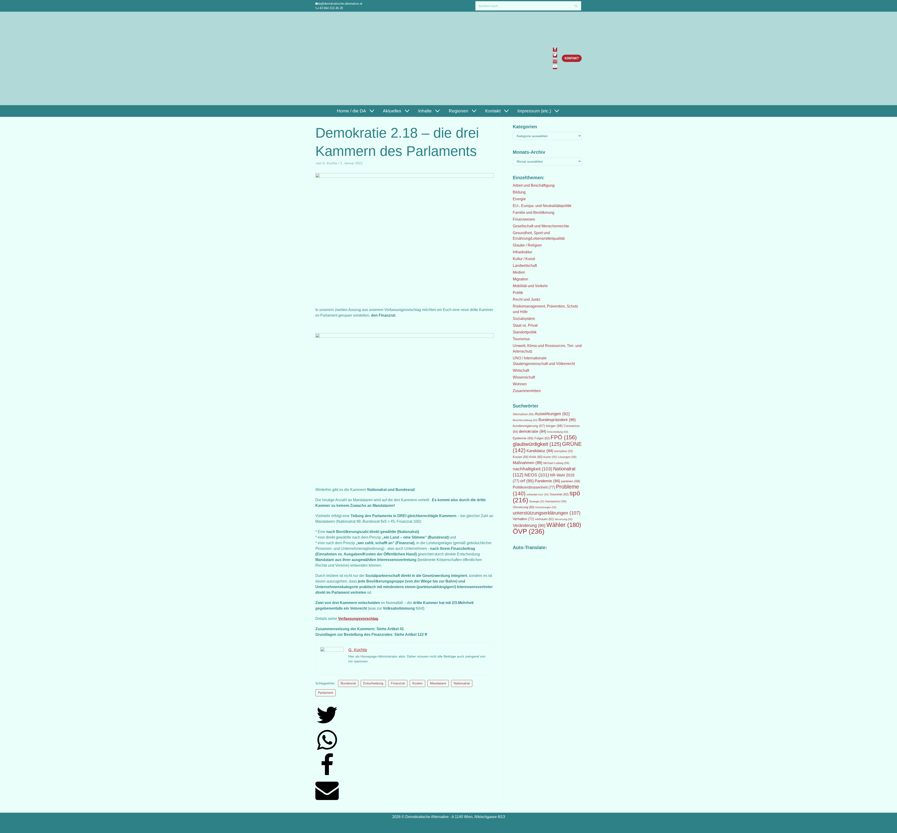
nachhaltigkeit (532, 468)
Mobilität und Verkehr (530, 286)
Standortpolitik (525, 332)
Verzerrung (564, 519)
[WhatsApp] (327, 750)
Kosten (417, 683)
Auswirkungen (552, 413)
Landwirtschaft (525, 266)
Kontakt (572, 58)
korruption (563, 451)
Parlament (325, 692)
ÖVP (529, 531)
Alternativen (523, 414)
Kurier (550, 457)
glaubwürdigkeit (537, 444)
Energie (519, 199)
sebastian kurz (538, 494)
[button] (371, 110)
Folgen (542, 438)
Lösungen (567, 457)
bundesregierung (529, 426)
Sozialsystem (524, 319)
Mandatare (438, 683)
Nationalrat (462, 683)
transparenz (555, 501)
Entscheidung (373, 683)
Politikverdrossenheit (534, 487)
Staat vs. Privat (525, 325)
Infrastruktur (522, 252)
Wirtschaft (521, 370)
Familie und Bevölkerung (533, 213)
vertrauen (544, 519)
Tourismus (521, 339)
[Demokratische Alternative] (337, 58)
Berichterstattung (525, 420)
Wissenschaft (524, 377)
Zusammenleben (527, 391)
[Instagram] (555, 61)
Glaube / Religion (527, 245)
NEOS (536, 474)
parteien (570, 481)
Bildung (519, 192)
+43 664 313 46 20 (330, 8)
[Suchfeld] (576, 6)
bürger (554, 426)
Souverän (559, 494)
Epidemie (523, 438)
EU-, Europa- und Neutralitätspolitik (542, 206)
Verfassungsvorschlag (358, 619)
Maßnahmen (527, 462)
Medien (519, 272)
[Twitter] (555, 55)
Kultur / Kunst (524, 259)
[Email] (327, 800)
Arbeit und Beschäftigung (534, 185)
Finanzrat (398, 683)
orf (527, 481)
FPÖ (564, 437)
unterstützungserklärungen (546, 512)
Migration (520, 279)
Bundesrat (348, 683)
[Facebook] (555, 50)
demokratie (532, 431)
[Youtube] (555, 67)
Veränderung (529, 525)
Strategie (537, 501)
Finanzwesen (524, 219)
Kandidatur (540, 451)
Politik (518, 293)
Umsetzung (523, 507)
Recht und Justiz (526, 299)
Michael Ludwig (556, 463)
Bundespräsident (557, 420)
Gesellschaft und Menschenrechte (541, 226)
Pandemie (547, 481)
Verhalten (523, 519)
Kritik (535, 457)
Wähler (563, 524)
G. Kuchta (329, 163)
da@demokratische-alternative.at (340, 3)
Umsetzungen (545, 507)
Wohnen (520, 384)
